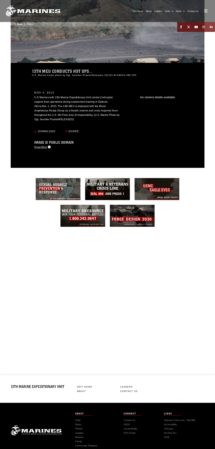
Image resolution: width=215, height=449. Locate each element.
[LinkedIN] (211, 27)
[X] (188, 27)
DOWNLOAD (46, 131)
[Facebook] (181, 27)
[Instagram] (203, 27)
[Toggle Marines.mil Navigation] (205, 11)
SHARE (73, 131)
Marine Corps (36, 430)
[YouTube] (196, 27)
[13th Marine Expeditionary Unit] (33, 11)
